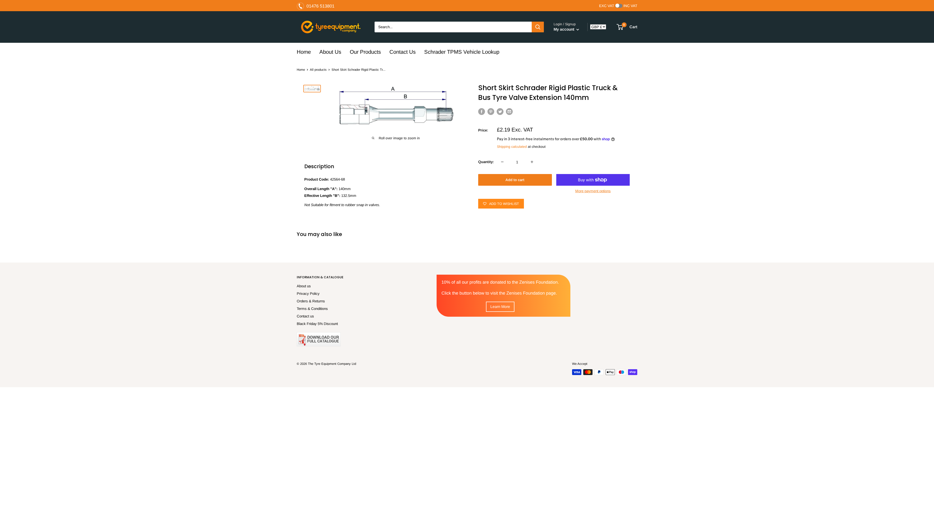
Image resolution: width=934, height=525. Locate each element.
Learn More (500, 307)
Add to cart (514, 180)
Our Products (365, 52)
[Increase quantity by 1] (532, 162)
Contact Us (402, 52)
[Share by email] (509, 111)
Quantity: (486, 162)
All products (318, 69)
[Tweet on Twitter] (500, 111)
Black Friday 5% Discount (317, 324)
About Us (330, 52)
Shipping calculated (512, 147)
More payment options (593, 191)
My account (564, 29)
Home (304, 52)
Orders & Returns (311, 301)
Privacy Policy (308, 293)
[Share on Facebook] (481, 111)
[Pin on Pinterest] (490, 111)
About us (304, 286)
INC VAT (630, 6)
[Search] (538, 27)
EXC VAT (606, 6)
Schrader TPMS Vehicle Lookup (461, 52)
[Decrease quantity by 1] (502, 162)
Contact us (305, 316)
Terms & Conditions (312, 308)
